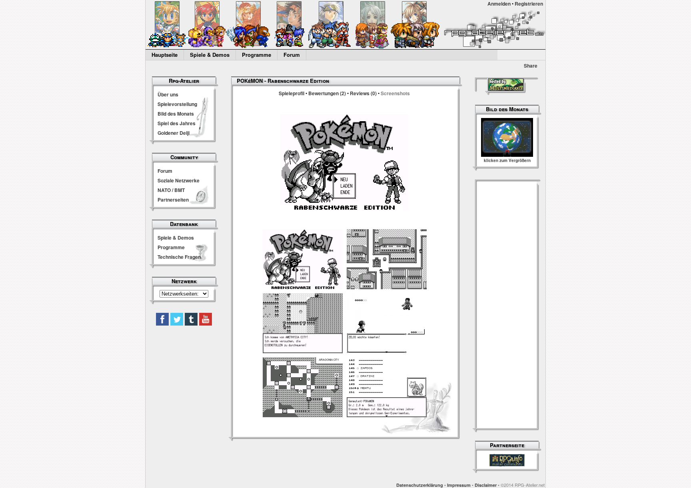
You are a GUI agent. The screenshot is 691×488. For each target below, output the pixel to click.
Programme (256, 54)
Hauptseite (165, 54)
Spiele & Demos (210, 54)
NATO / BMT (171, 190)
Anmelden (499, 3)
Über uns (168, 94)
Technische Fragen (179, 256)
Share (530, 65)
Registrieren (529, 3)
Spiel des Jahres (177, 123)
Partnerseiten (173, 199)
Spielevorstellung (177, 104)
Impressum (459, 485)
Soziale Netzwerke (179, 180)
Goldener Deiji (174, 132)
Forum (292, 54)
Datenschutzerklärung (419, 485)
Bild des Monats (176, 113)
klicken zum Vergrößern (507, 160)
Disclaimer (486, 485)
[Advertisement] (507, 306)
